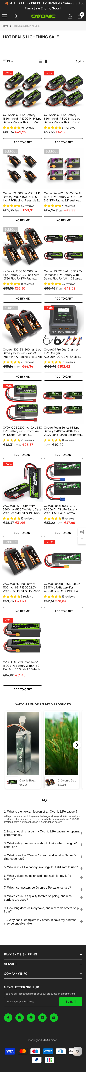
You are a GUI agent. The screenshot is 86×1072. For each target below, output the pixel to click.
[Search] (15, 16)
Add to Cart (64, 298)
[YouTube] (54, 1017)
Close (82, 3)
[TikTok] (42, 1017)
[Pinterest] (31, 1017)
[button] (40, 61)
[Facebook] (8, 1017)
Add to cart (23, 142)
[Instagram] (19, 1017)
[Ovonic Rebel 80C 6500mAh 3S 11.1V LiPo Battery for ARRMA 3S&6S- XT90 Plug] (63, 559)
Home (5, 25)
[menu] (4, 16)
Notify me (22, 220)
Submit (71, 1001)
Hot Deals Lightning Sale (26, 25)
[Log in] (70, 16)
